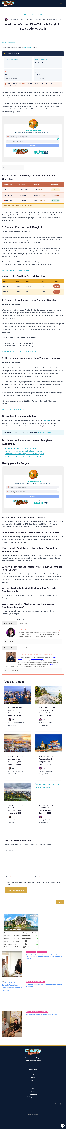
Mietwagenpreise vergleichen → (13, 409)
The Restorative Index (37, 659)
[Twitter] (15, 670)
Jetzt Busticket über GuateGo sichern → (16, 270)
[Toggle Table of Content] (20, 167)
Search (59, 902)
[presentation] (17, 695)
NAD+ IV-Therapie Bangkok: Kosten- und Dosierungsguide (41, 1014)
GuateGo (23, 83)
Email (37, 877)
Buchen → (56, 286)
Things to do (33, 1080)
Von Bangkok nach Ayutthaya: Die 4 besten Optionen (23, 456)
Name (8, 877)
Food (33, 1074)
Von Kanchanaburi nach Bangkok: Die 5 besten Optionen (24, 454)
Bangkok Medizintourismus (35, 981)
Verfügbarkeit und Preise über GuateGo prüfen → (19, 351)
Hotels (33, 1072)
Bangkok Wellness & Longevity (37, 1011)
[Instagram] (8, 642)
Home (3, 42)
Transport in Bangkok (44, 432)
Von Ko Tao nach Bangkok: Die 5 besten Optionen (22, 448)
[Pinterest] (13, 670)
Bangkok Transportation (33, 14)
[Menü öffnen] (61, 3)
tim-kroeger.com (53, 664)
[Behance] (10, 642)
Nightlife (33, 1077)
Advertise (33, 1091)
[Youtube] (17, 670)
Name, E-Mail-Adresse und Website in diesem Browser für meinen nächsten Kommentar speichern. (33, 883)
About (33, 1088)
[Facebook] (13, 642)
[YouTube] (58, 1104)
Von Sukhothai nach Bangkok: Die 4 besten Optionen (23, 451)
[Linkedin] (5, 642)
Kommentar (10, 850)
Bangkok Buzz (31, 952)
